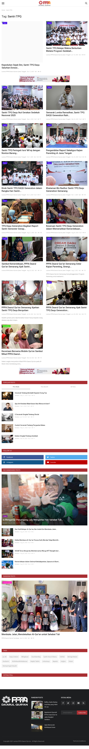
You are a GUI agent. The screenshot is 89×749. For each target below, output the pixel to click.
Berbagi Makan (72, 657)
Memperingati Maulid (10, 666)
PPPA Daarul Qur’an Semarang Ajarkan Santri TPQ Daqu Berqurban (20, 309)
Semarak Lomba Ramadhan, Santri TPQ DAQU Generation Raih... (65, 114)
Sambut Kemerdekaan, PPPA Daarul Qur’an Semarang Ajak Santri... (19, 265)
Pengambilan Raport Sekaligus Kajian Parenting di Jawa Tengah (64, 151)
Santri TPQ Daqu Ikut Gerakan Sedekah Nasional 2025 (21, 114)
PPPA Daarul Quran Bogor (9, 638)
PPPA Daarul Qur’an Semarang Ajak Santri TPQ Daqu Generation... (66, 309)
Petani (71, 661)
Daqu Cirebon (13, 657)
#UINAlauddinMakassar (19, 661)
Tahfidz (62, 657)
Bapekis (55, 661)
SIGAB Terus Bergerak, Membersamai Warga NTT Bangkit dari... (37, 551)
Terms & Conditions (79, 741)
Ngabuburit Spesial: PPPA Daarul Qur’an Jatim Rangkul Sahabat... (50, 716)
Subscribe (82, 713)
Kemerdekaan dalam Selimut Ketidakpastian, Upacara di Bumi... (37, 561)
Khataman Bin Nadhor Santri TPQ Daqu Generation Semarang (65, 189)
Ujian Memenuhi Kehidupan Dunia (49, 726)
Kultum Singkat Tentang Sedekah (26, 436)
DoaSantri (6, 661)
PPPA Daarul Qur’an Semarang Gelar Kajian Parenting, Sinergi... (63, 265)
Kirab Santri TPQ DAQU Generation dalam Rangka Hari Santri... (22, 189)
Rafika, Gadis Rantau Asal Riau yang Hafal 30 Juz (50, 704)
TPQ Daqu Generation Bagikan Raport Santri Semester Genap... (20, 227)
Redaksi (17, 395)
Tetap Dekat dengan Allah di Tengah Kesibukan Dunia (28, 634)
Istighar (63, 661)
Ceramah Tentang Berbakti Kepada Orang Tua (31, 393)
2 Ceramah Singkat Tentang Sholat (27, 414)
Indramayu (46, 661)
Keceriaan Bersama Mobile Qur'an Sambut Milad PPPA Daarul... (22, 352)
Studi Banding (35, 657)
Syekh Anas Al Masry (50, 657)
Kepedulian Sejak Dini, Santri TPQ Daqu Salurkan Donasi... (21, 66)
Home (3, 10)
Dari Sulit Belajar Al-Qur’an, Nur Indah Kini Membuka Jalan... (36, 529)
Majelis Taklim (35, 661)
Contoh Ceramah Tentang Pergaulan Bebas (30, 425)
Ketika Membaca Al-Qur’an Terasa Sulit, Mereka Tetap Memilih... (37, 540)
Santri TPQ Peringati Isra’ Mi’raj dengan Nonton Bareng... (21, 151)
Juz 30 (4, 657)
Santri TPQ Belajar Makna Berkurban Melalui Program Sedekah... (63, 49)
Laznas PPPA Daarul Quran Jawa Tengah (14, 71)
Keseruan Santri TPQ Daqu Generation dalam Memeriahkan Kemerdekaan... (64, 227)
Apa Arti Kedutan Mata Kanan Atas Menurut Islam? (32, 404)
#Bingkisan (24, 657)
